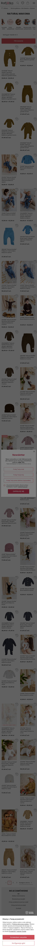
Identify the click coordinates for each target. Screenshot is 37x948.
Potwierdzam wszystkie (18, 937)
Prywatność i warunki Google (17, 931)
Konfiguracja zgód (18, 943)
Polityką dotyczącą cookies (20, 924)
